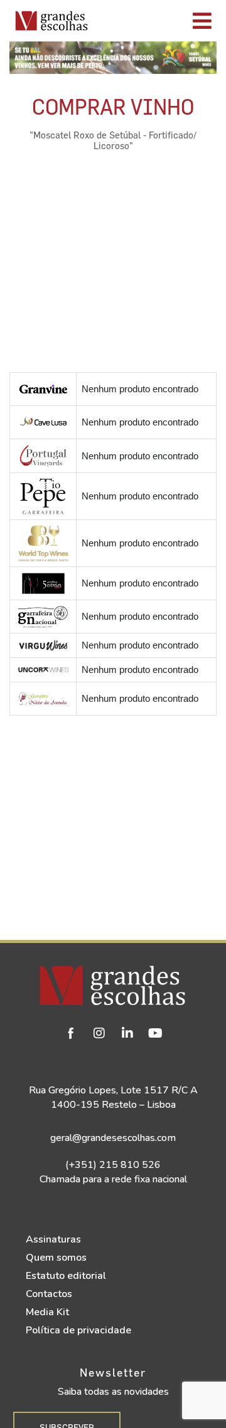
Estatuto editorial (66, 1276)
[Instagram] (99, 1033)
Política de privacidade (78, 1330)
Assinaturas (53, 1239)
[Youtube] (155, 1033)
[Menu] (160, 20)
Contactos (49, 1294)
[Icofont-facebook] (70, 1033)
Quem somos (56, 1257)
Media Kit (47, 1312)
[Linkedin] (127, 1033)
